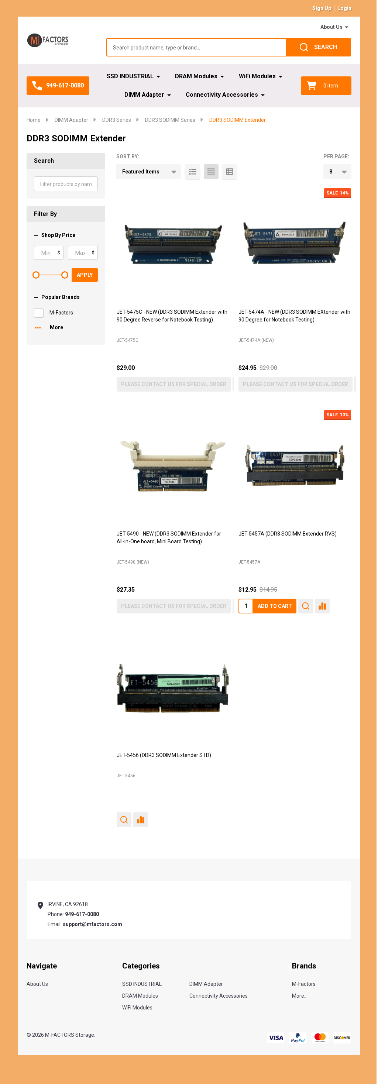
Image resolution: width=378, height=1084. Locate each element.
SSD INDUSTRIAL (130, 76)
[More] (346, 27)
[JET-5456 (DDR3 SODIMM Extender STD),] (173, 688)
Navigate (42, 965)
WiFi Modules (257, 76)
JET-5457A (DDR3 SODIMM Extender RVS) (287, 534)
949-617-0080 (82, 914)
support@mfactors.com (92, 924)
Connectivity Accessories (222, 94)
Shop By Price (58, 235)
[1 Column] (192, 171)
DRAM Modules (196, 76)
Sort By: (127, 156)
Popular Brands (60, 297)
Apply (85, 275)
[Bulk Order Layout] (229, 171)
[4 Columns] (211, 171)
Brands (304, 965)
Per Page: (336, 156)
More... (299, 996)
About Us (331, 27)
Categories (141, 965)
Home (34, 120)
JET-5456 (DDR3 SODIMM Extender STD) (164, 755)
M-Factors (61, 313)
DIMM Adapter (144, 94)
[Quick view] (305, 606)
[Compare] (322, 606)
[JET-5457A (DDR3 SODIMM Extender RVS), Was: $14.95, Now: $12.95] (294, 466)
